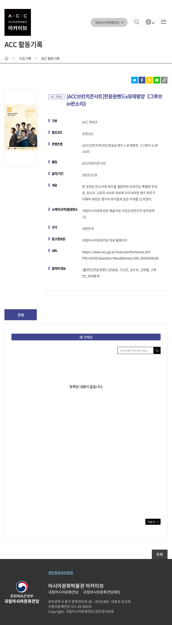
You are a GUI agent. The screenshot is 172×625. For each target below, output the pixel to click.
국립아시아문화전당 (107, 22)
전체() (88, 337)
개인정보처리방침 (60, 572)
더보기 (151, 522)
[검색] (136, 22)
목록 (159, 554)
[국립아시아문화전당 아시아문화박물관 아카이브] (17, 22)
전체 (20, 315)
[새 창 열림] (134, 80)
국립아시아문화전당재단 (101, 592)
